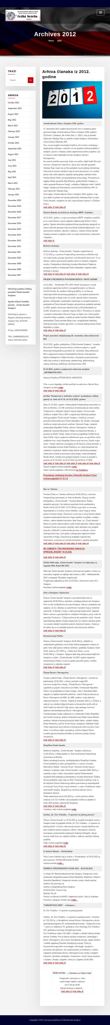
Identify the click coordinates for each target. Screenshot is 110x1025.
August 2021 (13, 154)
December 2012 (14, 246)
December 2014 (14, 235)
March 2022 (13, 126)
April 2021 (12, 177)
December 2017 (14, 218)
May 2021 (12, 172)
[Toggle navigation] (100, 12)
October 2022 (13, 103)
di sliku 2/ (61, 846)
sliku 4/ (85, 463)
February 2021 (14, 189)
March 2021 (13, 183)
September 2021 (14, 149)
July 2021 (12, 160)
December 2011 (14, 252)
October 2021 (13, 143)
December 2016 (14, 223)
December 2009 (14, 263)
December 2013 (14, 241)
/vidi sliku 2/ (60, 207)
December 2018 (14, 212)
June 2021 (12, 166)
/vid (79, 463)
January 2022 (13, 137)
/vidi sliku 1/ (48, 207)
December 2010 (14, 258)
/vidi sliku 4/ (83, 274)
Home (51, 41)
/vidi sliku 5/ (94, 463)
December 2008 (14, 269)
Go (30, 80)
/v (55, 846)
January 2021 (13, 195)
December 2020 (14, 200)
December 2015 (14, 229)
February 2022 (14, 131)
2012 (59, 41)
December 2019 (14, 206)
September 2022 (14, 108)
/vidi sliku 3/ (71, 274)
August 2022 (13, 114)
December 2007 (14, 275)
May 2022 (12, 120)
